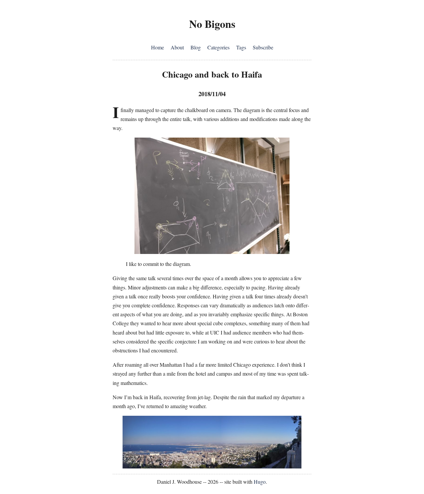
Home (157, 47)
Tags (241, 47)
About (177, 47)
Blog (195, 47)
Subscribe (263, 47)
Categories (218, 47)
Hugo (260, 481)
